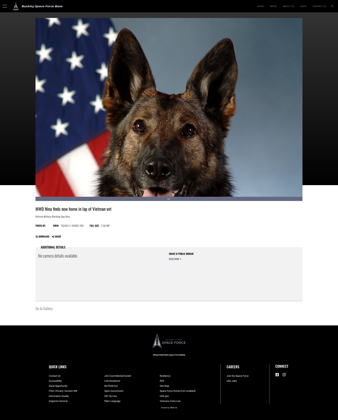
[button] (4, 6)
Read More (174, 259)
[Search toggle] (332, 6)
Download (43, 236)
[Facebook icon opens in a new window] (277, 375)
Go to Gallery (44, 308)
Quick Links (57, 366)
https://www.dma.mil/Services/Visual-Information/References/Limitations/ (200, 272)
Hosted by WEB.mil (169, 408)
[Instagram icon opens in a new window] (284, 375)
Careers (233, 366)
